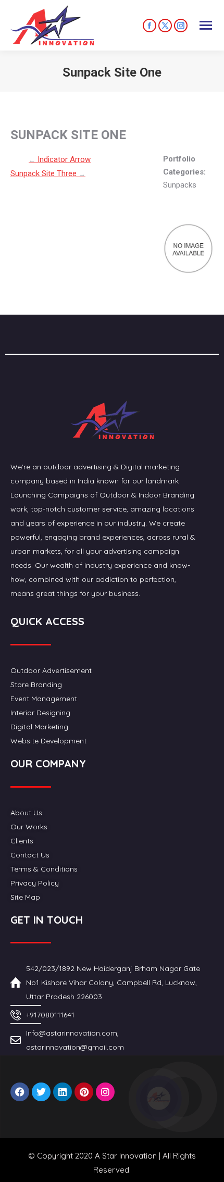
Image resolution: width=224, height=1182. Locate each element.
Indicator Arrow (60, 159)
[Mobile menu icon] (206, 25)
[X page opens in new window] (165, 25)
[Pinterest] (83, 1092)
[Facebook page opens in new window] (149, 25)
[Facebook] (19, 1092)
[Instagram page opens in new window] (181, 25)
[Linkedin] (62, 1092)
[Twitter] (41, 1092)
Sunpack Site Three (47, 173)
